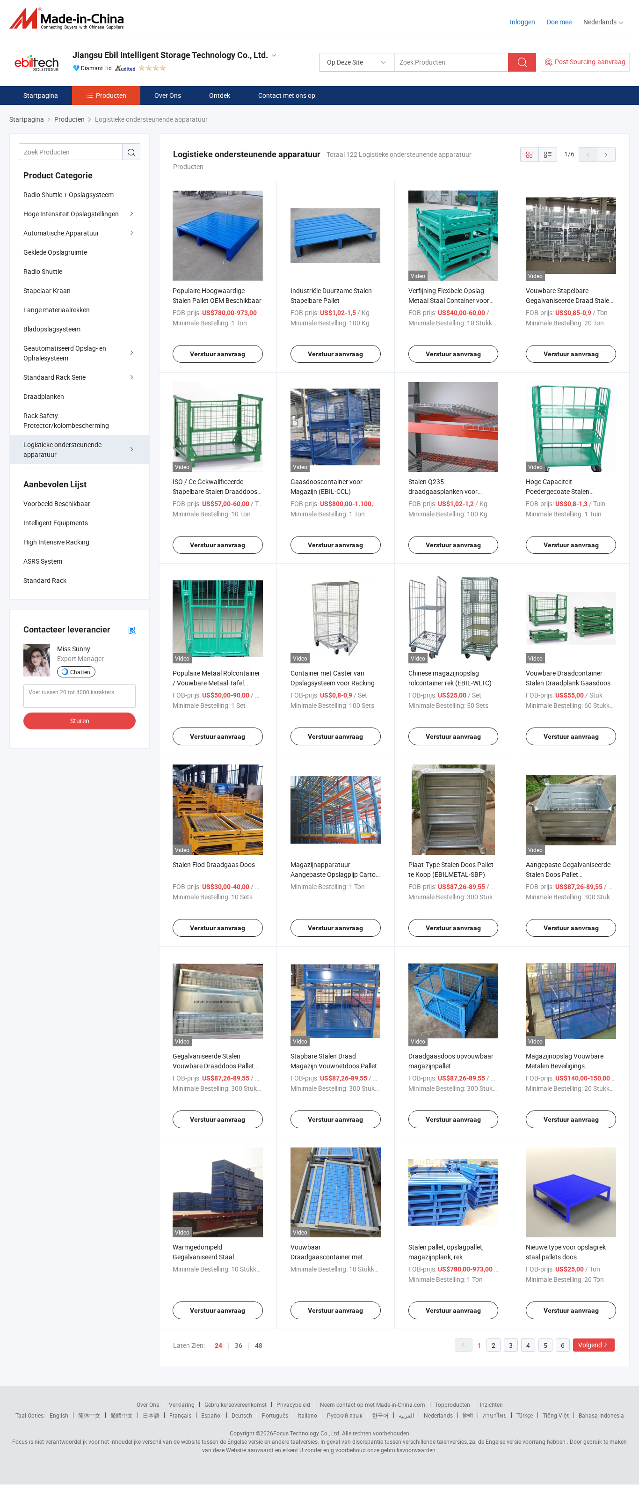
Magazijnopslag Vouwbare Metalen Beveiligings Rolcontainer (564, 1065)
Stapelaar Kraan (47, 290)
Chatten (80, 672)
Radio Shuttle (42, 271)
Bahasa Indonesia (601, 1415)
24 (218, 1345)
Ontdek (219, 95)
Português (275, 1415)
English (59, 1415)
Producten (111, 95)
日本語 (151, 1415)
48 (258, 1345)
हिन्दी (468, 1415)
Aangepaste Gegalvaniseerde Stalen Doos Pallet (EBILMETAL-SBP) (568, 874)
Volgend (590, 1344)
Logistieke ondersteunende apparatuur (62, 449)
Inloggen (522, 21)
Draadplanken (43, 396)
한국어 (380, 1415)
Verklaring (182, 1404)
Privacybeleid (293, 1404)
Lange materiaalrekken (56, 309)
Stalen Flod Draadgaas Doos (214, 864)
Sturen (79, 720)
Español (211, 1415)
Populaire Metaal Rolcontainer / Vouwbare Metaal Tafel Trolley (216, 683)
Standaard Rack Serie (54, 377)
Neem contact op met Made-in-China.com (372, 1404)
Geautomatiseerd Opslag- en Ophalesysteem (64, 353)
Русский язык (344, 1415)
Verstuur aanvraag (217, 354)
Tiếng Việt (556, 1415)
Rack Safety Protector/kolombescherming (66, 420)
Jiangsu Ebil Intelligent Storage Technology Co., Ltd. (170, 55)
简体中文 (89, 1415)
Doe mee (559, 21)
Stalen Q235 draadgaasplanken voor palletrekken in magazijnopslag (453, 491)
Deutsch (242, 1415)
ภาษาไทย (495, 1415)
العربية (406, 1415)
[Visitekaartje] (132, 630)
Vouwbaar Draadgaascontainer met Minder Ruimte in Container (329, 1256)
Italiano (307, 1415)
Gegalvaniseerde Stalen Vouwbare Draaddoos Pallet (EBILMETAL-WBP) (213, 1065)
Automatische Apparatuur (61, 232)
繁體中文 (121, 1415)
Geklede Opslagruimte (55, 252)
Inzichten (491, 1404)
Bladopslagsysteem (51, 328)
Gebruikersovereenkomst (235, 1404)
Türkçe (524, 1415)
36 (238, 1345)
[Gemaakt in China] (69, 18)
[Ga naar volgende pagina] (606, 154)
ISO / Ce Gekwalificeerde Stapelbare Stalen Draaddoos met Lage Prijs (215, 491)
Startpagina (40, 95)
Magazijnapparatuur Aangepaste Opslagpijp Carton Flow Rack (334, 874)
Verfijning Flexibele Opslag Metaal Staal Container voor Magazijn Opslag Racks (448, 300)
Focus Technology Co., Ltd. (307, 1433)
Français (180, 1415)
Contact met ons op (286, 95)
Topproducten (452, 1404)
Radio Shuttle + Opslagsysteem (68, 194)
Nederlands (438, 1415)
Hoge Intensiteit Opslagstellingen (71, 213)
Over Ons (167, 95)
